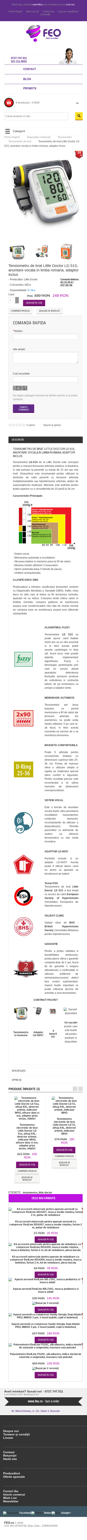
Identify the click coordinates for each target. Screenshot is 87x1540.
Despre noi (11, 1431)
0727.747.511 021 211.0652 (19, 59)
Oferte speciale (14, 1476)
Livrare (8, 1437)
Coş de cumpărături (68, 11)
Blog (27, 79)
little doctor (45, 1192)
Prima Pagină (15, 11)
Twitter (48, 1512)
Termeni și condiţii (16, 1434)
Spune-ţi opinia (52, 425)
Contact (29, 69)
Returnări (9, 1455)
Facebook (25, 1512)
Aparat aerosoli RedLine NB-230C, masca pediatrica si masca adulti (46, 1290)
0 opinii (30, 425)
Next (80, 1089)
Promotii (29, 88)
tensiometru (30, 1192)
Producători (11, 1473)
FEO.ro (9, 1522)
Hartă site (10, 1459)
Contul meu (48, 11)
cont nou (70, 4)
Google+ (66, 1512)
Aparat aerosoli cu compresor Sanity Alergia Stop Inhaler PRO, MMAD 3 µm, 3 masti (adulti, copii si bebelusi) (45, 1325)
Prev (75, 1089)
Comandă (45, 14)
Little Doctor (31, 279)
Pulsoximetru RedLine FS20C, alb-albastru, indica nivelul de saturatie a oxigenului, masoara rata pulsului (45, 1356)
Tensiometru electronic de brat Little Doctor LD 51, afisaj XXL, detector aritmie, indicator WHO (64, 1126)
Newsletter (10, 1501)
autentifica (38, 4)
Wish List (10, 1498)
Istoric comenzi (14, 1494)
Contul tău (10, 1491)
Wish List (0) (32, 11)
